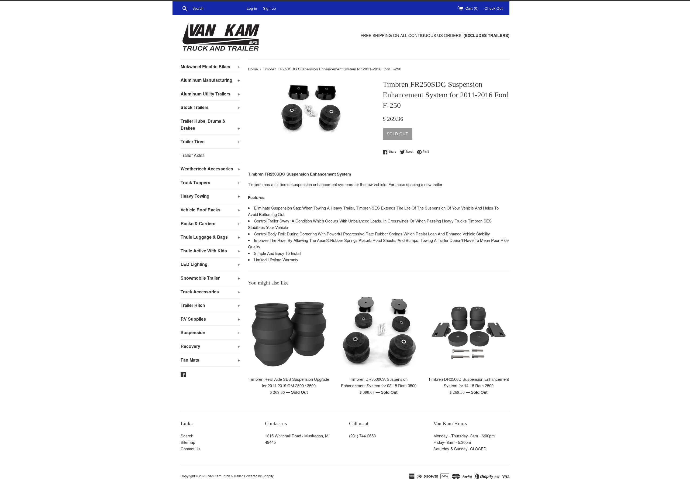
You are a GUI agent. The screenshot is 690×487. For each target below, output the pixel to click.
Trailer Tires (210, 141)
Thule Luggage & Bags (210, 237)
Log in (252, 8)
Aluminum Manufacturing (210, 80)
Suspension (210, 332)
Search (187, 435)
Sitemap (188, 442)
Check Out (494, 8)
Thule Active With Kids (210, 251)
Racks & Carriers (210, 223)
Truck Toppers (210, 182)
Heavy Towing (210, 196)
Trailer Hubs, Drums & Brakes (210, 124)
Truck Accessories (210, 292)
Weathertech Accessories (210, 169)
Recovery (210, 346)
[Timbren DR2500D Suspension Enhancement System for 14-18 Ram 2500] (468, 332)
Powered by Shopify (259, 476)
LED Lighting (210, 264)
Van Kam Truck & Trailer (225, 476)
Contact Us (191, 448)
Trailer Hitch (210, 305)
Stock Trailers (210, 107)
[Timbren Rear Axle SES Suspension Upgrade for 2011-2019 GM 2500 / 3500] (289, 332)
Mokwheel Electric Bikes (210, 66)
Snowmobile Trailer (210, 278)
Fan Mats (210, 360)
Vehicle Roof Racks (210, 210)
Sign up (269, 8)
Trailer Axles (193, 155)
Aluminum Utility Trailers (210, 94)
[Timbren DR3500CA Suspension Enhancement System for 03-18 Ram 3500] (378, 332)
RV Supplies (210, 319)
